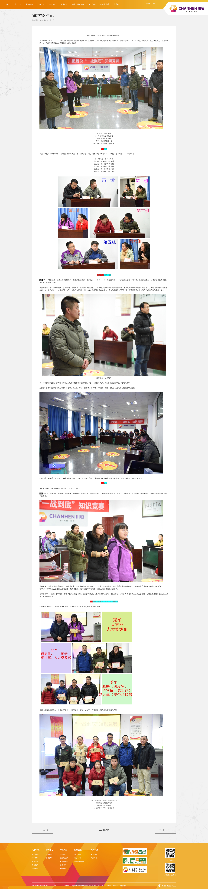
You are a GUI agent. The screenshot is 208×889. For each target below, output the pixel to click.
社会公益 (77, 858)
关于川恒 (17, 4)
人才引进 (94, 858)
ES (154, 4)
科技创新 (35, 868)
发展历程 (35, 865)
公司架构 (35, 858)
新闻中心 (29, 4)
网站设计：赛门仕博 (119, 886)
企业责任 (64, 4)
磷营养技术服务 (78, 4)
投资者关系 (104, 4)
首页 (8, 4)
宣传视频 (49, 858)
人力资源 (92, 4)
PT (150, 4)
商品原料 (63, 854)
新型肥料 (63, 865)
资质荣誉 (35, 861)
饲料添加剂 (64, 861)
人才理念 (94, 854)
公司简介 (35, 854)
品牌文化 (52, 4)
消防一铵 (63, 868)
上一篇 (46, 830)
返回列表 (106, 830)
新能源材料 (64, 858)
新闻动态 (49, 854)
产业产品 (41, 4)
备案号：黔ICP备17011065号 (101, 886)
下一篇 (162, 830)
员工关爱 (77, 854)
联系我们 (117, 4)
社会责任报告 (79, 861)
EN (147, 4)
